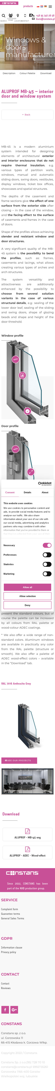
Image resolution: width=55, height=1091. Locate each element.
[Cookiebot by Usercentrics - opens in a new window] (38, 484)
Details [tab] (27, 492)
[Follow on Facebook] (5, 1010)
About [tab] (45, 492)
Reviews (6, 988)
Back (27, 114)
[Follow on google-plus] (14, 1010)
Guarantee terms (10, 914)
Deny (27, 605)
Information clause (11, 948)
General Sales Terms (12, 918)
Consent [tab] (10, 492)
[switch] (47, 554)
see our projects (19, 760)
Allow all (27, 587)
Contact (5, 984)
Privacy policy (8, 952)
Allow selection (27, 596)
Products (28, 6)
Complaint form (9, 909)
